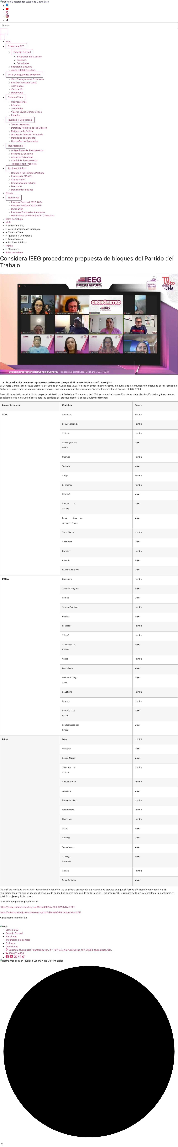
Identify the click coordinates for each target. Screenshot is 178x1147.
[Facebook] (7, 5)
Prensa (9, 193)
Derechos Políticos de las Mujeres (29, 127)
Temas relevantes (20, 124)
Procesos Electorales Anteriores (28, 212)
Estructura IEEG (16, 46)
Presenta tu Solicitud (22, 153)
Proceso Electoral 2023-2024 (26, 202)
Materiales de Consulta (23, 137)
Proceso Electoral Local (23, 82)
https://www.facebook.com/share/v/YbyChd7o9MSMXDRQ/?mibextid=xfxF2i (40, 912)
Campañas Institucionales (24, 141)
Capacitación (18, 179)
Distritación (17, 208)
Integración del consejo (18, 939)
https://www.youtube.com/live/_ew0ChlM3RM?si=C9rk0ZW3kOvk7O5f (37, 907)
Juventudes (17, 108)
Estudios (15, 115)
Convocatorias (19, 101)
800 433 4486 (16, 953)
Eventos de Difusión (21, 176)
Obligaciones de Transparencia (27, 150)
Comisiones (23, 63)
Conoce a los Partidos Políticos (27, 173)
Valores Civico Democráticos (26, 111)
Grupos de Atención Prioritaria (27, 134)
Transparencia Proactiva (24, 163)
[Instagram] (7, 16)
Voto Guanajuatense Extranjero (24, 74)
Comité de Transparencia (24, 160)
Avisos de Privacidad (22, 157)
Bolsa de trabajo (14, 219)
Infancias (15, 105)
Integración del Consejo (29, 56)
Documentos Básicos (22, 189)
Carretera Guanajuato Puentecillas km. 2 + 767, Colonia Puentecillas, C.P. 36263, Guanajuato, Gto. (60, 949)
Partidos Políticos (17, 168)
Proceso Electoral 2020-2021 (26, 205)
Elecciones (13, 197)
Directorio (16, 186)
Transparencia (15, 145)
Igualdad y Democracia (20, 119)
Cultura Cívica (15, 97)
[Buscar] (3, 31)
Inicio (8, 41)
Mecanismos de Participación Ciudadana (32, 215)
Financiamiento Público (23, 183)
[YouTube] (7, 9)
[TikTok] (7, 20)
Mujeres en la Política (22, 131)
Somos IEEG (12, 929)
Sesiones (21, 60)
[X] (7, 12)
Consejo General (14, 933)
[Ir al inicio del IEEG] (24, 1)
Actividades (17, 85)
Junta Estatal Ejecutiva (23, 70)
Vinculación (17, 89)
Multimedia (17, 92)
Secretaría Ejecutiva (21, 66)
